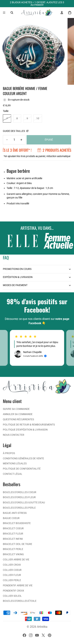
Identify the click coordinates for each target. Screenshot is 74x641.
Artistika (42, 626)
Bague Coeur (11, 518)
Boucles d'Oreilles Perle (19, 507)
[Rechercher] (12, 13)
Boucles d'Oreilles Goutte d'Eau (24, 502)
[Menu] (4, 12)
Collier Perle (12, 580)
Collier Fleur (12, 575)
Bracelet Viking (13, 554)
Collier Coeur (12, 569)
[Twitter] (43, 635)
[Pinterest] (49, 635)
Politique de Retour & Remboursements (29, 424)
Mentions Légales (15, 463)
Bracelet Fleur (13, 533)
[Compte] (62, 13)
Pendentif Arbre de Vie (18, 585)
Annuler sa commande (18, 414)
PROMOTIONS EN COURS (17, 269)
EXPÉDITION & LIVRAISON (18, 277)
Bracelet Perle (13, 549)
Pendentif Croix (13, 590)
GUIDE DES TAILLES (14, 131)
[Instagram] (31, 635)
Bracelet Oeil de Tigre (17, 544)
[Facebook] (24, 635)
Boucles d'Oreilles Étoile (19, 600)
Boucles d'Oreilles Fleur (19, 497)
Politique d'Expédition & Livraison (25, 429)
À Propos (9, 453)
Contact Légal (12, 473)
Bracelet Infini (13, 538)
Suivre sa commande (16, 408)
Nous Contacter (13, 434)
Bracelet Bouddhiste (17, 523)
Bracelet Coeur (13, 528)
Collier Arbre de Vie (16, 559)
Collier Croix (12, 564)
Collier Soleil (12, 595)
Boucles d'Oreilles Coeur (19, 492)
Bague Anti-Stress (15, 512)
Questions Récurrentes (18, 419)
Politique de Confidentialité (22, 468)
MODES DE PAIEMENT (15, 285)
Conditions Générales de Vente (23, 458)
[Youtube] (37, 635)
